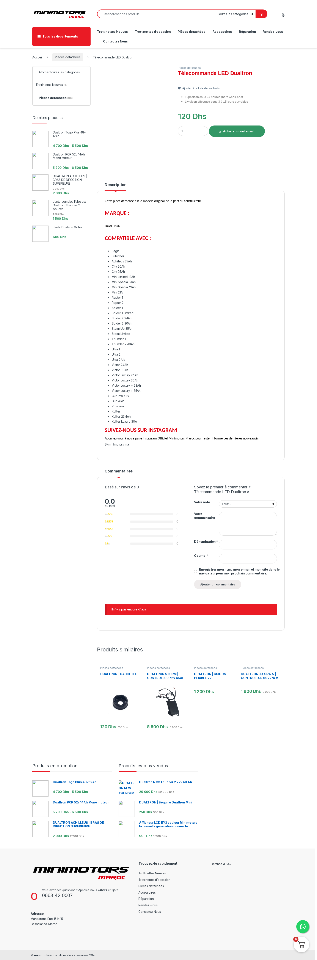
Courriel (201, 555)
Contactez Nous (115, 41)
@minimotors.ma (117, 444)
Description (115, 185)
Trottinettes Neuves (112, 31)
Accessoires (222, 31)
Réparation (247, 31)
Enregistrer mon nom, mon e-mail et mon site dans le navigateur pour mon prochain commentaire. (239, 571)
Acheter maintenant (238, 131)
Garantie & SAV (221, 864)
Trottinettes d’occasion (153, 31)
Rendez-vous (273, 31)
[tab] (115, 187)
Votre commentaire (204, 515)
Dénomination (206, 541)
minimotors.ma (46, 955)
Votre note (202, 502)
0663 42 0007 (57, 895)
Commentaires (119, 471)
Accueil (37, 57)
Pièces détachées (192, 31)
